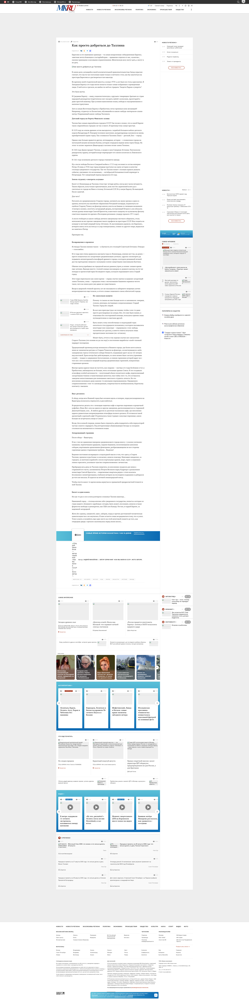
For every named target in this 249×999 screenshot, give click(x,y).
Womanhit (169, 609)
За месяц (175, 244)
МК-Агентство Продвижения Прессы (184, 940)
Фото (186, 926)
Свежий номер (159, 5)
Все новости (175, 67)
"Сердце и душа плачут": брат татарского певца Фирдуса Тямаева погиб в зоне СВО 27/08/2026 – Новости (177, 335)
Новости (165, 190)
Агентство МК (162, 940)
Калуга (92, 955)
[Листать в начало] (59, 703)
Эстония (124, 579)
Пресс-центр (59, 937)
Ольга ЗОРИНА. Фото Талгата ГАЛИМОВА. (70, 764)
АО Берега (87, 579)
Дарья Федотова (131, 630)
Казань (92, 950)
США (102, 579)
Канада (132, 579)
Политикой (95, 995)
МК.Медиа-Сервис (181, 935)
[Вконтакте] (81, 50)
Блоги (74, 937)
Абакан (58, 955)
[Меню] (191, 10)
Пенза (126, 952)
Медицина (93, 937)
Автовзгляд (170, 596)
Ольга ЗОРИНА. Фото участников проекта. (104, 764)
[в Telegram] (87, 50)
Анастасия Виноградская (65, 853)
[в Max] (90, 50)
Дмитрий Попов (131, 771)
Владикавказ (76, 950)
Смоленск (144, 955)
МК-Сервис (179, 937)
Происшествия (131, 926)
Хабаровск (161, 952)
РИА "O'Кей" (162, 937)
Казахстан (116, 579)
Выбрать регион (83, 5)
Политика (106, 926)
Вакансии (126, 935)
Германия (178, 950)
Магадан (109, 952)
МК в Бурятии (114, 853)
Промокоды (145, 937)
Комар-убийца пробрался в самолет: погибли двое (177, 316)
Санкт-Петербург (153, 866)
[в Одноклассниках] (84, 50)
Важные (184, 189)
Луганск (109, 950)
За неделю (167, 244)
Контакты (126, 937)
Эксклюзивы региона (91, 926)
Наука (163, 926)
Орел (125, 950)
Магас (109, 955)
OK (156, 995)
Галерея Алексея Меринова (81, 940)
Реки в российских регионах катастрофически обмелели (174, 325)
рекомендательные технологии (139, 987)
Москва (58, 950)
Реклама (161, 935)
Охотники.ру (170, 622)
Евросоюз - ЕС (78, 579)
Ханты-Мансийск (163, 955)
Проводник (93, 935)
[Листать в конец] (157, 703)
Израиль (178, 952)
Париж (108, 579)
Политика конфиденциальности (148, 940)
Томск (104, 850)
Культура (154, 926)
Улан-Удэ (155, 850)
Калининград (93, 952)
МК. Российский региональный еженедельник (111, 937)
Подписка (170, 5)
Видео (60, 794)
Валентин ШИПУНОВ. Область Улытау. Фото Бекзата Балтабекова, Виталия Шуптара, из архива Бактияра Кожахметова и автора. (73, 627)
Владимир (76, 952)
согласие (130, 995)
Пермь (126, 955)
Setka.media (61, 653)
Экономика (117, 926)
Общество (144, 926)
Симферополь (145, 952)
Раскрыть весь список (182, 946)
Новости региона (169, 42)
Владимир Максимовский (100, 630)
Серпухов (144, 950)
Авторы (58, 935)
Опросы (75, 935)
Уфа (159, 950)
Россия (96, 579)
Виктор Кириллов (115, 870)
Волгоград (76, 955)
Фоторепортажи (64, 685)
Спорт (170, 926)
